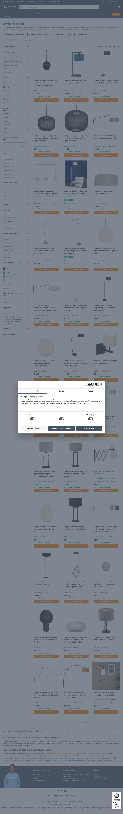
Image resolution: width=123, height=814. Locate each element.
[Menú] (120, 793)
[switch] (117, 807)
